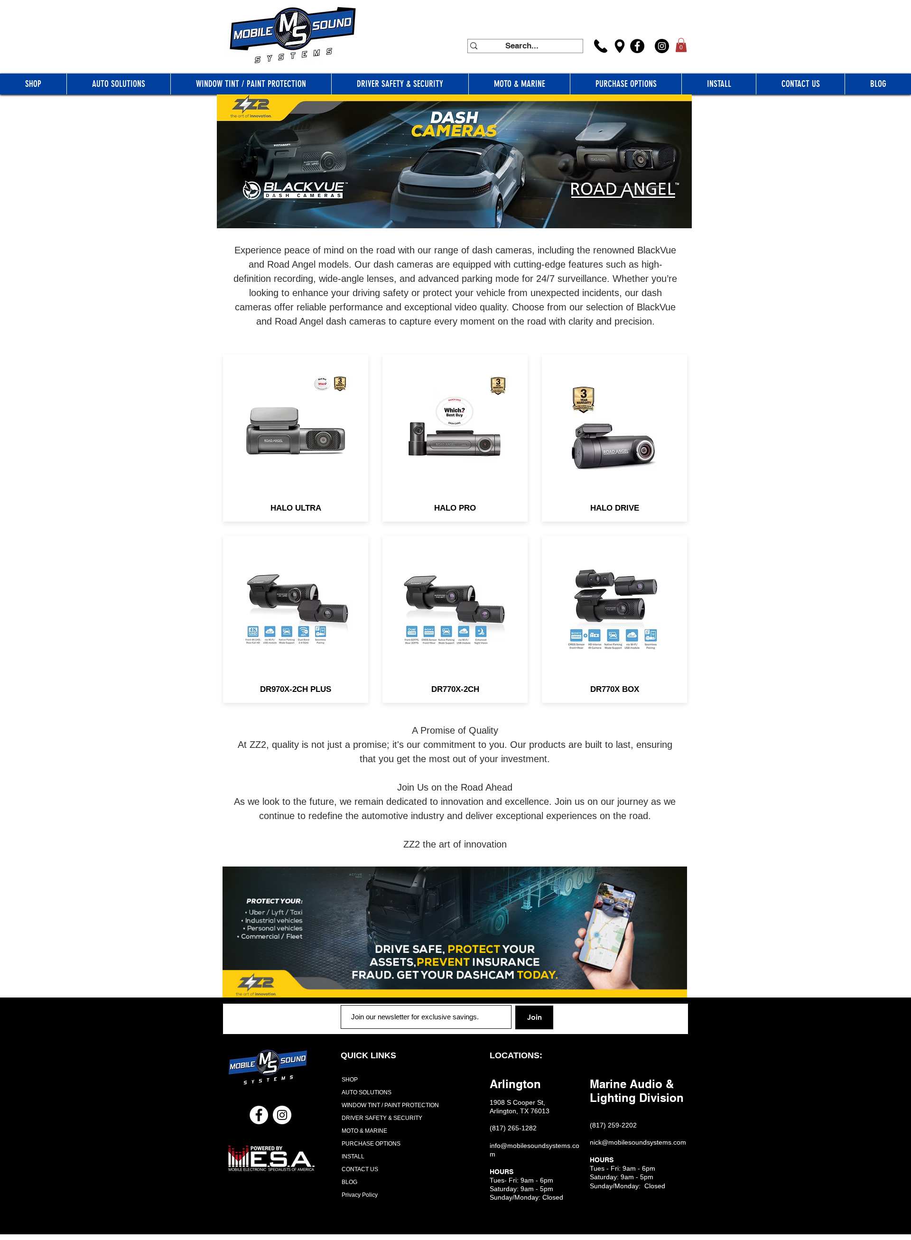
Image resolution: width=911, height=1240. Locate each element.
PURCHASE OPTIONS (371, 1143)
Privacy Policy (360, 1195)
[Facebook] (637, 46)
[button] (681, 45)
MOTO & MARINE (364, 1131)
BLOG (349, 1182)
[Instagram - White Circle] (282, 1115)
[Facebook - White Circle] (259, 1115)
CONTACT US (360, 1169)
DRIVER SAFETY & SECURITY (382, 1118)
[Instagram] (662, 46)
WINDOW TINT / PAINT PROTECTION (387, 1105)
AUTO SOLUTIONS (366, 1092)
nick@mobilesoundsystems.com (638, 1142)
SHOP (350, 1079)
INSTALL (353, 1156)
